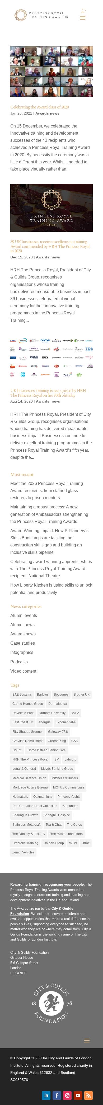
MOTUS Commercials (68, 787)
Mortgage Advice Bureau (30, 787)
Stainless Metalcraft (26, 825)
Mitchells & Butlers (65, 778)
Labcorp (70, 759)
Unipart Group (54, 843)
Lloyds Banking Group (57, 769)
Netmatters (20, 797)
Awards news (47, 113)
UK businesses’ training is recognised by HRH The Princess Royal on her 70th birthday (48, 393)
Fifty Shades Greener (27, 732)
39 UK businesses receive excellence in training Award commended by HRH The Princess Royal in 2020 (50, 246)
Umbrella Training (25, 843)
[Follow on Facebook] (57, 1095)
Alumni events (23, 615)
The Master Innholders (66, 834)
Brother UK (82, 694)
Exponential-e (66, 722)
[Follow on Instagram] (67, 1095)
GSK (74, 741)
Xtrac (86, 843)
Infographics (21, 652)
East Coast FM (22, 722)
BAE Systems (22, 694)
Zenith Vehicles (23, 852)
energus (44, 722)
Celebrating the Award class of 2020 (39, 107)
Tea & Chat (54, 825)
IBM (56, 759)
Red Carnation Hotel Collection (34, 806)
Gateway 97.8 (58, 732)
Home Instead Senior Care (46, 750)
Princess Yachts (69, 797)
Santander (70, 806)
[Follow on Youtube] (78, 1095)
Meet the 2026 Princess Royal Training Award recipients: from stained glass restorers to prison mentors (46, 490)
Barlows (43, 694)
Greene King (57, 741)
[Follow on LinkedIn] (46, 1095)
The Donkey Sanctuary (28, 834)
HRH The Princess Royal (30, 759)
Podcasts (19, 662)
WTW (73, 843)
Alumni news (22, 624)
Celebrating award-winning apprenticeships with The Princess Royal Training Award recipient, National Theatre (51, 568)
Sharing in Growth (25, 815)
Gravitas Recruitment (27, 741)
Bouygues (61, 694)
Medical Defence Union (29, 778)
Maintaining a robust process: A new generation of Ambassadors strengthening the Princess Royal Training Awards (49, 514)
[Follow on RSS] (88, 1095)
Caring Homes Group (27, 704)
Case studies (22, 643)
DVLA (75, 713)
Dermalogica (57, 704)
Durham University (52, 713)
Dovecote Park (23, 713)
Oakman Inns (42, 797)
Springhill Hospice (57, 815)
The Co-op (74, 825)
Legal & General (24, 769)
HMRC (17, 750)
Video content (23, 671)
